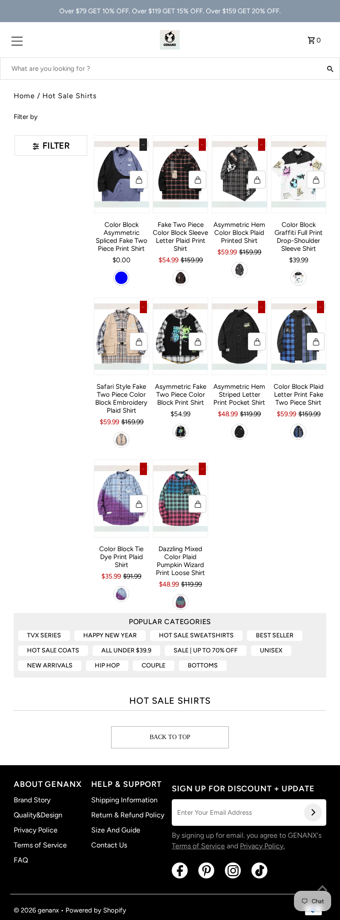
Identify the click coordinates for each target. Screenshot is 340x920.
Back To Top (170, 737)
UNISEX (271, 650)
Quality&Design (38, 815)
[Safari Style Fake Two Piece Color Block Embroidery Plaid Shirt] (121, 337)
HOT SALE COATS (53, 650)
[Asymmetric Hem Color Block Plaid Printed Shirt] (239, 174)
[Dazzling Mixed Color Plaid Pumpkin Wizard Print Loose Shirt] (180, 498)
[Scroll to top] (322, 889)
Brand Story (32, 800)
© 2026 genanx (37, 910)
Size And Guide (115, 830)
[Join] (313, 812)
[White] (298, 277)
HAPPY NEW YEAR (110, 635)
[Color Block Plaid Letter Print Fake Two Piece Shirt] (298, 337)
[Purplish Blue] (121, 594)
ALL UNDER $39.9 (126, 650)
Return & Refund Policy (127, 815)
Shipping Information (124, 800)
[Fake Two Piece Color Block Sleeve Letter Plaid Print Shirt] (180, 174)
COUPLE (154, 665)
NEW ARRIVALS (50, 665)
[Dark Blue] (121, 277)
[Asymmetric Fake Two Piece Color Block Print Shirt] (180, 337)
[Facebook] (180, 870)
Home (24, 96)
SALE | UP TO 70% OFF (206, 650)
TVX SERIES (44, 635)
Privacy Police (36, 830)
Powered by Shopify (96, 910)
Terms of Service (40, 845)
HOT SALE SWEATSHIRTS (196, 635)
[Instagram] (233, 870)
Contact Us (109, 845)
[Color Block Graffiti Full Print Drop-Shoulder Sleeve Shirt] (298, 174)
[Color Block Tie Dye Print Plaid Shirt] (121, 498)
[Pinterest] (206, 870)
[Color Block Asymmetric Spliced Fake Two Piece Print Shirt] (121, 174)
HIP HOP (107, 665)
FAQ (21, 860)
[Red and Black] (180, 277)
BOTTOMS (203, 665)
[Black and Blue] (298, 431)
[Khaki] (121, 439)
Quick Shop (138, 179)
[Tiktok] (259, 870)
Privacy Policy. (262, 846)
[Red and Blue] (180, 602)
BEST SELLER (275, 635)
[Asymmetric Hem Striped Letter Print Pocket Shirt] (239, 337)
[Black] (239, 269)
